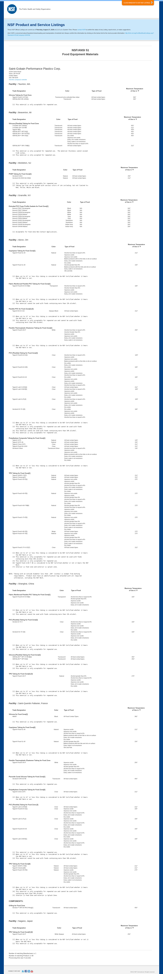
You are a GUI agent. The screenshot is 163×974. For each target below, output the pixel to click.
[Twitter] (23, 972)
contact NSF (81, 30)
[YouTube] (32, 972)
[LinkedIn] (29, 972)
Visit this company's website (18, 80)
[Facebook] (26, 972)
